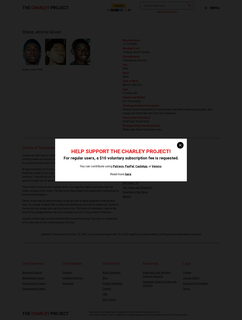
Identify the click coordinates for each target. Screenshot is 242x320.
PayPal (129, 166)
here (128, 174)
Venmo (156, 166)
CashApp (141, 166)
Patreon (118, 166)
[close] (180, 145)
